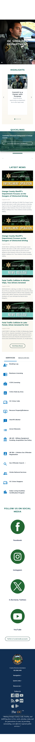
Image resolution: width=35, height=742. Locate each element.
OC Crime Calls (14, 401)
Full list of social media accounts (17, 639)
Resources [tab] (23, 358)
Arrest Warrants (14, 429)
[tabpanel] (17, 431)
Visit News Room (17, 346)
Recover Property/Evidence (19, 410)
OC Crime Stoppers (16, 481)
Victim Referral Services (17, 472)
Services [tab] (10, 358)
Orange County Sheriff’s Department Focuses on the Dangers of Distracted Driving (15, 193)
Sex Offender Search (16, 463)
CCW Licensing (14, 382)
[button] (3, 97)
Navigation (17, 675)
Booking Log (13, 364)
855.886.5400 (17, 670)
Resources (17, 686)
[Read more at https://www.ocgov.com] (17, 659)
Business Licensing (16, 373)
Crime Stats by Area (16, 392)
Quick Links (17, 681)
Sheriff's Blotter (15, 419)
